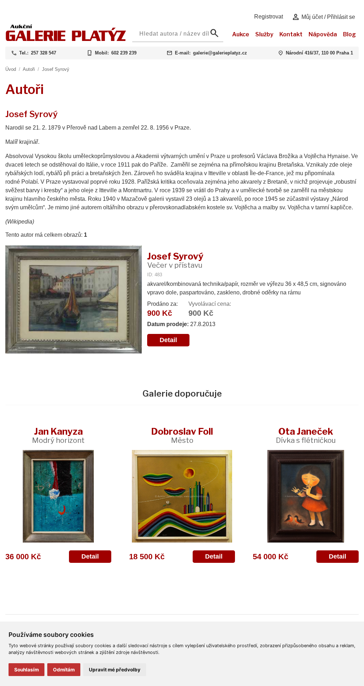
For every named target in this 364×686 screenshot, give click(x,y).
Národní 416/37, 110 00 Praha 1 (319, 53)
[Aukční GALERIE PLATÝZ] (66, 39)
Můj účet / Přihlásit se (323, 17)
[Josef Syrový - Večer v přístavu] (73, 300)
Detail (168, 340)
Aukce (240, 34)
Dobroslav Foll (182, 435)
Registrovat (268, 17)
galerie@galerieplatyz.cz (220, 53)
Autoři (29, 69)
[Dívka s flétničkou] (306, 496)
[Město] (182, 496)
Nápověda (323, 34)
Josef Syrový (55, 69)
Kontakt (291, 34)
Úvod (10, 69)
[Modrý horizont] (58, 496)
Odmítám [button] (64, 669)
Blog (349, 34)
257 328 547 (43, 53)
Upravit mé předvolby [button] (114, 669)
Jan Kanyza (58, 435)
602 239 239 (123, 53)
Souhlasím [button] (26, 669)
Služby (264, 34)
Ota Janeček (306, 435)
